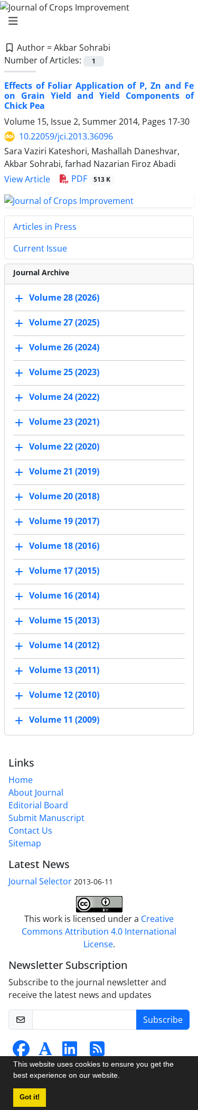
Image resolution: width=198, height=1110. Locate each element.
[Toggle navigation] (96, 21)
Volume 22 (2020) (64, 446)
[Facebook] (21, 1052)
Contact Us (30, 830)
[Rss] (97, 1052)
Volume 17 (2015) (64, 570)
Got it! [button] (30, 1097)
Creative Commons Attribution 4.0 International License (99, 931)
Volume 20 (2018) (64, 496)
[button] (123, 1076)
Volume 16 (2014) (64, 595)
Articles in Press (45, 226)
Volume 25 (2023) (64, 372)
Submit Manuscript (46, 818)
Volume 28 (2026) (64, 297)
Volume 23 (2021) (64, 421)
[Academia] (45, 1052)
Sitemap (24, 843)
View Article (27, 179)
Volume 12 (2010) (64, 695)
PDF (89, 178)
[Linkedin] (69, 1052)
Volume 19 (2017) (64, 521)
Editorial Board (38, 805)
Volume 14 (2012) (64, 645)
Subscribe (163, 1019)
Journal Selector (40, 881)
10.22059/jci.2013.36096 (66, 136)
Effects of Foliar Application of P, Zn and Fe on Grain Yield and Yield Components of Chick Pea (99, 95)
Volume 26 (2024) (64, 347)
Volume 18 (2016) (64, 546)
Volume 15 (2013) (64, 620)
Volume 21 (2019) (64, 471)
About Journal (35, 792)
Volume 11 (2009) (64, 719)
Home (20, 780)
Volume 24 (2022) (64, 397)
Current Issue (40, 248)
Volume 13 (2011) (64, 670)
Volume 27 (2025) (64, 322)
